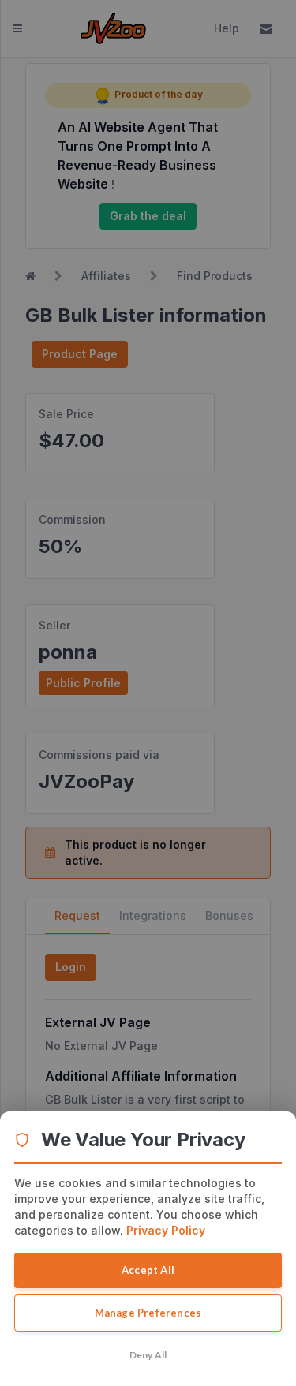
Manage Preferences (148, 1312)
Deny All (148, 1355)
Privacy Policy (165, 1230)
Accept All (148, 1270)
